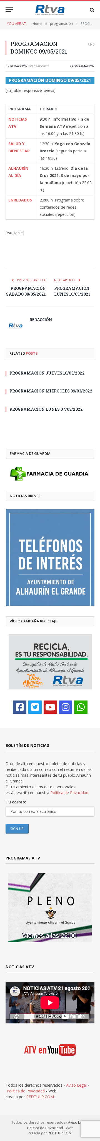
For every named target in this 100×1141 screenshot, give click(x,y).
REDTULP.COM (40, 1096)
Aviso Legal (76, 1085)
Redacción (19, 66)
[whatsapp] (81, 707)
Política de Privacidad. (69, 792)
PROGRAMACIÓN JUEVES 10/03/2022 (47, 373)
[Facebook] (19, 707)
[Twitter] (35, 707)
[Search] (91, 10)
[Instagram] (65, 707)
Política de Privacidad (26, 1091)
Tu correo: (16, 802)
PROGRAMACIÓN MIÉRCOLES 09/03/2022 (50, 391)
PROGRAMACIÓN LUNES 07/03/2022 (46, 409)
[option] (50, 557)
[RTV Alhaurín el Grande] (50, 10)
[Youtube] (50, 707)
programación (81, 66)
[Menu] (9, 10)
